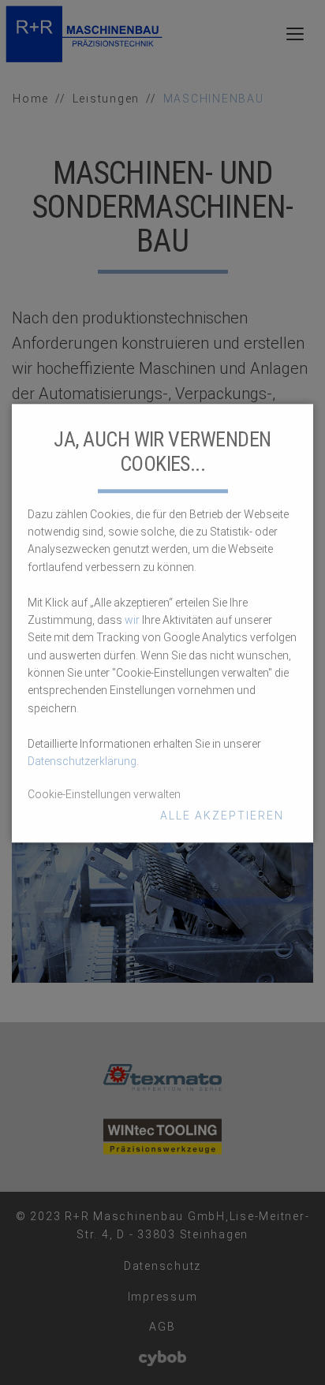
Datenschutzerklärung (82, 761)
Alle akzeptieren (222, 815)
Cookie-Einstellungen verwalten (104, 795)
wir (132, 620)
